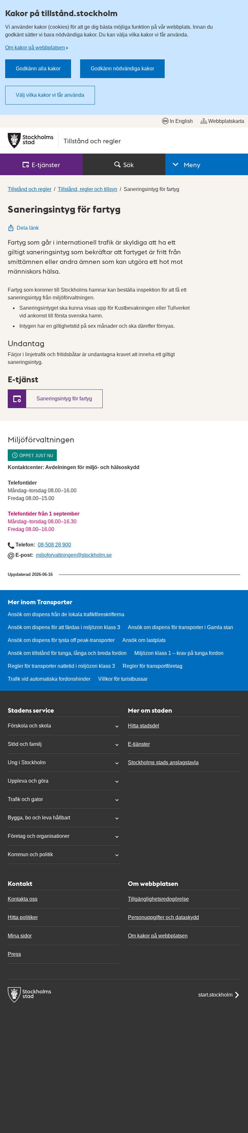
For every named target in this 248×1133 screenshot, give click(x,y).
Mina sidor (20, 935)
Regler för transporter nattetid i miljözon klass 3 (61, 666)
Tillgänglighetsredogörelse (158, 899)
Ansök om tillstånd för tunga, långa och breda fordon (67, 653)
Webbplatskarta (226, 121)
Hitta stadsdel (143, 725)
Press (14, 954)
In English (181, 121)
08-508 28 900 (54, 544)
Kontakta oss (22, 899)
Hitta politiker (23, 917)
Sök (128, 164)
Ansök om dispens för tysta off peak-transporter (61, 640)
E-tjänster (139, 744)
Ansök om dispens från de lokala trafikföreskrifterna (66, 614)
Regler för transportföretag (152, 666)
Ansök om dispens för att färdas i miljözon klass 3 (64, 627)
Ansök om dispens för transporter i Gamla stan (180, 627)
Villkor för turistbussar (123, 679)
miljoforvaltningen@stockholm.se (74, 555)
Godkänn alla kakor (38, 68)
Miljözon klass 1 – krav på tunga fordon (178, 653)
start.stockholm (215, 995)
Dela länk (28, 228)
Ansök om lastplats (144, 640)
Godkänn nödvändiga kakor (122, 68)
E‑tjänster (46, 164)
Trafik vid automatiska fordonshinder (49, 679)
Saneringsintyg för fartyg (64, 398)
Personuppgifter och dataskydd (163, 917)
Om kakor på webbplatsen (35, 47)
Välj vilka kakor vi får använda (50, 95)
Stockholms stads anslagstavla (163, 762)
